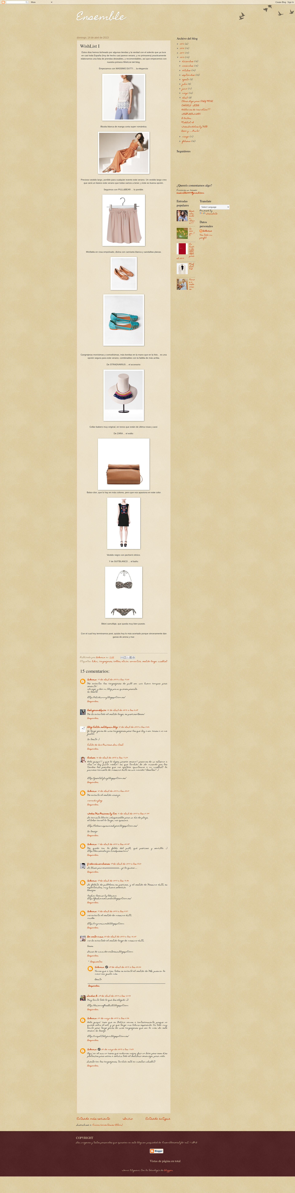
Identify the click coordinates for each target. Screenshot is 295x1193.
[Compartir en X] (127, 657)
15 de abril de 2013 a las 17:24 (112, 758)
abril (185, 98)
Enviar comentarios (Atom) (108, 1125)
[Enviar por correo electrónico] (122, 657)
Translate (212, 214)
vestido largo (149, 661)
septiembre (189, 75)
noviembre (188, 66)
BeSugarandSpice (96, 710)
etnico (125, 661)
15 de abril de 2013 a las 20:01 (113, 791)
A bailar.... (187, 118)
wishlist (162, 661)
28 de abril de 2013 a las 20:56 (125, 967)
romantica (135, 661)
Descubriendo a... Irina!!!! (192, 217)
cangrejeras (105, 661)
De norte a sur (95, 937)
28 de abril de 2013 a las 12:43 (115, 996)
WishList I (188, 122)
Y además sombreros (98, 864)
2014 (182, 53)
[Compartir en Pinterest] (133, 657)
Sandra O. (92, 996)
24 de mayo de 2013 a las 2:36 (113, 1018)
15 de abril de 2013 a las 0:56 (134, 727)
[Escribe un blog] (124, 657)
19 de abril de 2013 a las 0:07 (113, 911)
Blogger (168, 1170)
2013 (182, 57)
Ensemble (101, 18)
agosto (186, 80)
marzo (186, 137)
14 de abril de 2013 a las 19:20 (113, 680)
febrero (186, 141)
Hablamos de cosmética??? (196, 110)
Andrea (91, 758)
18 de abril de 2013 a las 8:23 (126, 864)
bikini (95, 661)
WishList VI (191, 266)
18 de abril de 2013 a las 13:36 (113, 881)
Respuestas (96, 962)
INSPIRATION (191, 114)
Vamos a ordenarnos (192, 284)
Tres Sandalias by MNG (195, 127)
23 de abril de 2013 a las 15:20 (120, 937)
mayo (185, 93)
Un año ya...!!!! (192, 232)
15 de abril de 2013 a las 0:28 (122, 710)
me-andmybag (94, 801)
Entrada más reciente (93, 1119)
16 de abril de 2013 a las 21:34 (133, 814)
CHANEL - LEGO (190, 106)
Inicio (128, 1119)
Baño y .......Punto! (191, 131)
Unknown (92, 680)
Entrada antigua (158, 1119)
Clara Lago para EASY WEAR (197, 101)
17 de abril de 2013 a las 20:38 (113, 844)
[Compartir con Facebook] (130, 657)
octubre (186, 70)
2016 (182, 44)
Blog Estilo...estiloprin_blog (102, 727)
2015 (182, 48)
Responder (92, 701)
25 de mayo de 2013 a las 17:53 (117, 1049)
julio (185, 84)
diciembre (188, 61)
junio (185, 89)
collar (117, 661)
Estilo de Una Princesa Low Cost (105, 745)
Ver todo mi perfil (206, 236)
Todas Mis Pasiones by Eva (102, 814)
